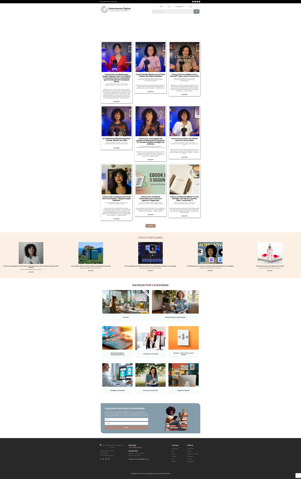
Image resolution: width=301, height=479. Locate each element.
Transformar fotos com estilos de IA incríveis (270, 266)
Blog (169, 6)
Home (161, 6)
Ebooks (155, 80)
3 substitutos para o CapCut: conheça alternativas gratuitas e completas (210, 266)
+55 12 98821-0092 (135, 447)
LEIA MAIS (116, 101)
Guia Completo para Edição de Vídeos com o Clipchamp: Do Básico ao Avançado (150, 266)
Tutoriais (162, 147)
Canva (149, 147)
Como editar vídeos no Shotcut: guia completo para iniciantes (91, 266)
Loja (190, 6)
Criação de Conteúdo (158, 79)
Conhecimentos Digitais (147, 473)
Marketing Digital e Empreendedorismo (145, 79)
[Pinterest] (197, 2)
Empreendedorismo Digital (110, 143)
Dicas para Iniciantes (148, 80)
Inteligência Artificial (182, 79)
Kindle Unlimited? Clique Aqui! (108, 1)
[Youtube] (199, 2)
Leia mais (31, 272)
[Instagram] (193, 2)
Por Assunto (179, 6)
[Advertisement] (150, 28)
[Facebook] (195, 2)
